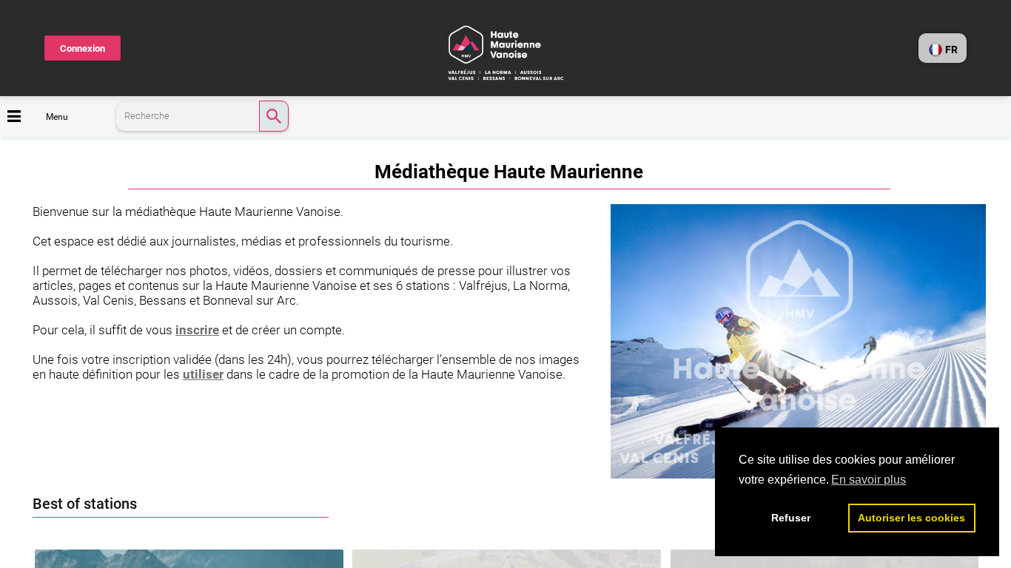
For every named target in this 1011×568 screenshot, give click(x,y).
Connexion (82, 48)
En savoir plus (868, 479)
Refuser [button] (790, 518)
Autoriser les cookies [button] (911, 518)
